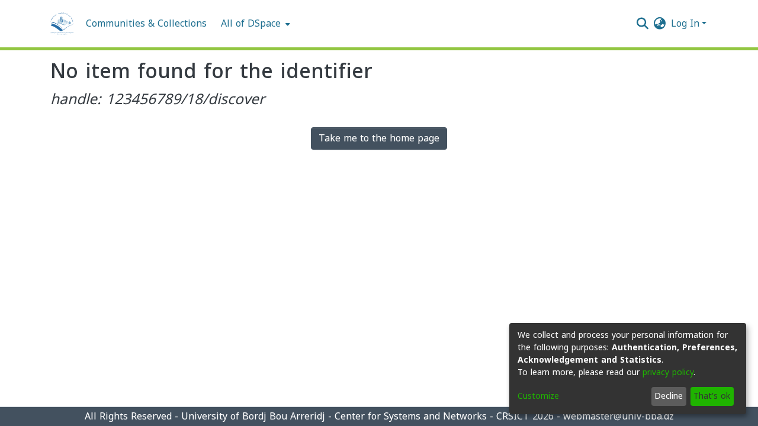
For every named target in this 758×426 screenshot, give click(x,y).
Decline (668, 396)
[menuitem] (254, 23)
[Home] (62, 24)
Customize (538, 396)
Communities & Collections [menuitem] (146, 24)
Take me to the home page (379, 138)
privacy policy (668, 372)
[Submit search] (642, 24)
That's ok (711, 396)
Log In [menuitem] (685, 23)
